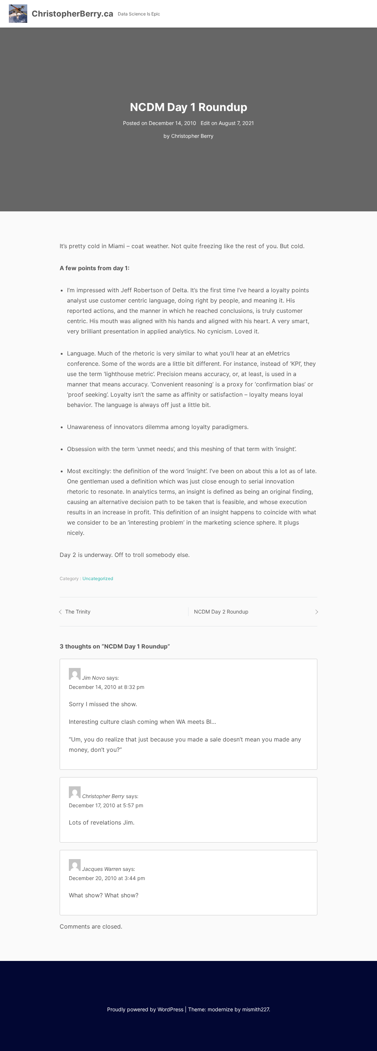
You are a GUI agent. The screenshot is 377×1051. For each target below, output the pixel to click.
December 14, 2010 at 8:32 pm (106, 687)
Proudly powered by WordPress (145, 1009)
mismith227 (255, 1009)
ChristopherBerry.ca (72, 13)
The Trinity (78, 611)
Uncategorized (97, 578)
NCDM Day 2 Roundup (221, 611)
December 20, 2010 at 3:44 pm (107, 878)
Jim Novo (93, 678)
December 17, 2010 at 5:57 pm (106, 805)
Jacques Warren (101, 869)
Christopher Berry (192, 136)
